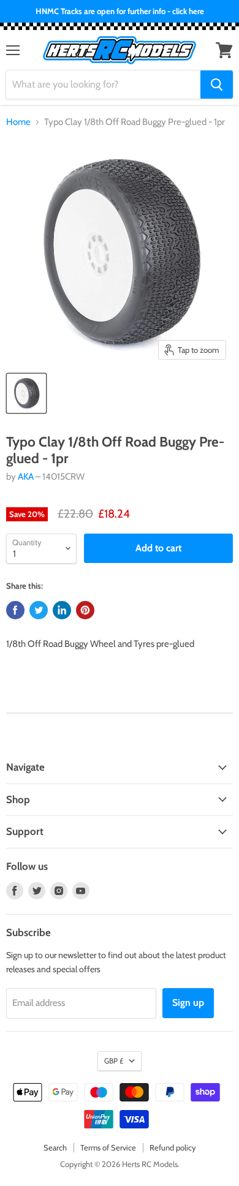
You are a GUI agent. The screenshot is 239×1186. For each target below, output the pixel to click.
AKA (26, 476)
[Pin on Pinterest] (85, 610)
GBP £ (113, 1060)
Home (18, 122)
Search (55, 1147)
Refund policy (173, 1147)
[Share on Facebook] (15, 610)
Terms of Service (108, 1147)
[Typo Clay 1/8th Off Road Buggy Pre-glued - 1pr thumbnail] (26, 393)
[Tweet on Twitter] (38, 610)
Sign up (188, 1002)
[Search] (216, 84)
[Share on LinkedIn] (62, 610)
